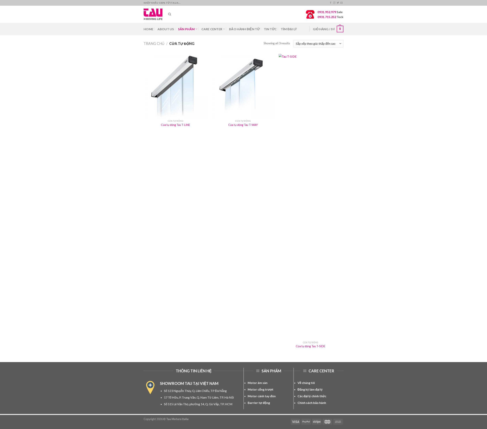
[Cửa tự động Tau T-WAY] (243, 86)
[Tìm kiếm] (169, 14)
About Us (166, 29)
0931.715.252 (327, 17)
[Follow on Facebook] (330, 3)
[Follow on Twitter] (338, 3)
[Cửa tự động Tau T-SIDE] (310, 196)
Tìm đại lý (289, 29)
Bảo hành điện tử (244, 29)
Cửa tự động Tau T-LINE (175, 124)
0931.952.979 (327, 12)
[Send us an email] (341, 3)
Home (148, 29)
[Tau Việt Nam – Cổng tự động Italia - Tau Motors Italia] (153, 14)
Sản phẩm (186, 29)
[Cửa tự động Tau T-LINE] (175, 86)
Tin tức (270, 29)
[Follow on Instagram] (334, 3)
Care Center (211, 29)
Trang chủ (154, 43)
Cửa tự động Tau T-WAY (243, 124)
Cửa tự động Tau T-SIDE (310, 346)
